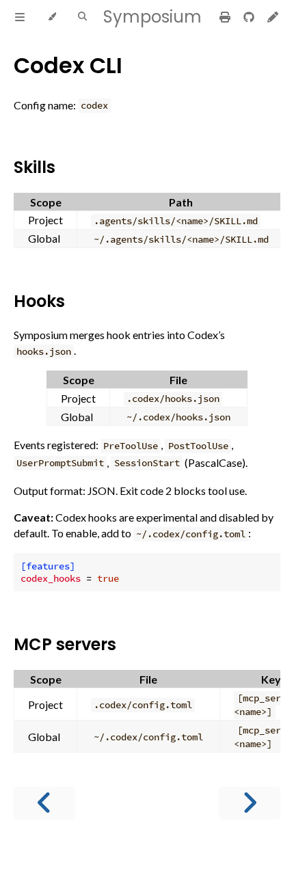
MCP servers (65, 644)
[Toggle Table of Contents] (19, 17)
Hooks (39, 301)
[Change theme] (51, 17)
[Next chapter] (249, 803)
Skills (34, 167)
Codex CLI (68, 65)
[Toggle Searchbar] (82, 17)
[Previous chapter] (44, 803)
